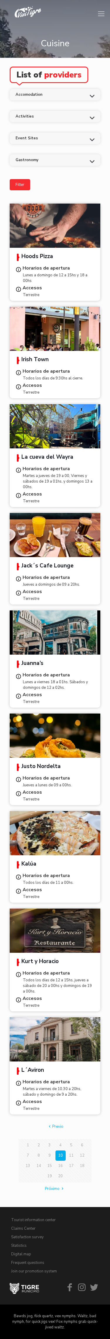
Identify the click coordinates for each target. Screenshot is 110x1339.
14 (38, 1165)
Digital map (21, 1254)
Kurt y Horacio (40, 962)
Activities (25, 116)
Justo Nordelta (41, 767)
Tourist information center (33, 1220)
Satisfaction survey (27, 1237)
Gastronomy (27, 160)
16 (60, 1165)
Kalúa (28, 864)
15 (49, 1165)
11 (71, 1155)
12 (82, 1155)
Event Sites (27, 138)
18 (82, 1165)
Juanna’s (32, 664)
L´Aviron (32, 1070)
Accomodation (29, 94)
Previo (57, 1126)
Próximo (52, 1188)
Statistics (19, 1245)
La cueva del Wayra (47, 457)
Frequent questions (27, 1262)
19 (49, 1176)
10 (60, 1155)
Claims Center (23, 1228)
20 (60, 1176)
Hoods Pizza (37, 257)
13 (28, 1165)
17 (71, 1165)
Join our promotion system (34, 1271)
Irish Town (35, 360)
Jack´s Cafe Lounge (47, 566)
